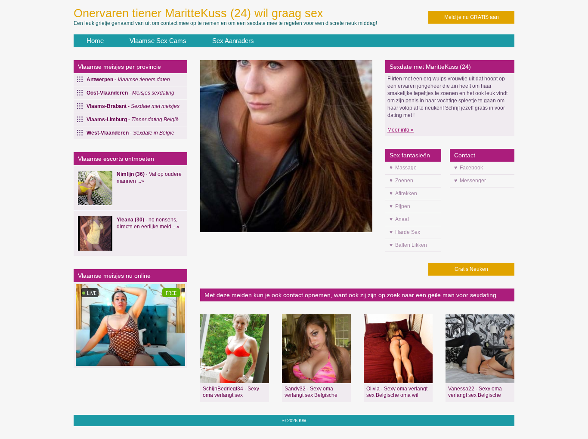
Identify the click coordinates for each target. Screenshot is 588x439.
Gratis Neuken (471, 269)
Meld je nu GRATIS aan (471, 17)
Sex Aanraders (233, 40)
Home (95, 40)
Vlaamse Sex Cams (158, 40)
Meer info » (400, 130)
